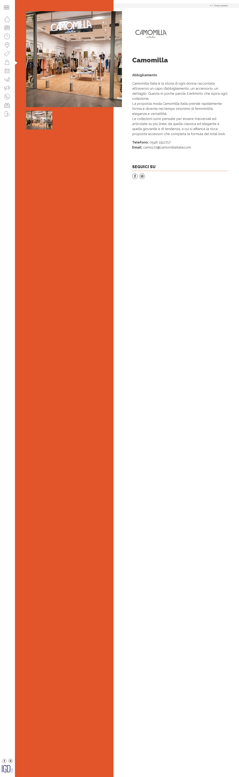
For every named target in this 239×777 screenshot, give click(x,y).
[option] (74, 59)
